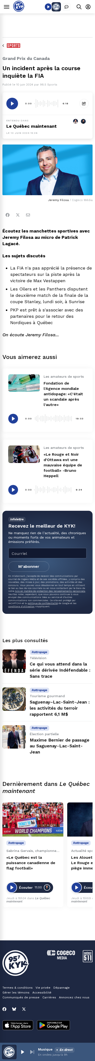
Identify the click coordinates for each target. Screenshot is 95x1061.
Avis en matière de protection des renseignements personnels (50, 591)
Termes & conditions (17, 987)
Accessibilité (41, 992)
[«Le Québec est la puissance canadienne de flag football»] (32, 819)
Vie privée (43, 987)
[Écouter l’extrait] (12, 103)
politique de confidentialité (43, 603)
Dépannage (61, 987)
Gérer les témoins (15, 992)
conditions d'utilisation (21, 606)
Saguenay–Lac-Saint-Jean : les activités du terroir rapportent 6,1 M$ (60, 708)
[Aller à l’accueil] (19, 10)
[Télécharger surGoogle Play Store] (53, 1025)
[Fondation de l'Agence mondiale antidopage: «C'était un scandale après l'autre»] (24, 383)
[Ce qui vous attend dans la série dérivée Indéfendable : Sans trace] (14, 661)
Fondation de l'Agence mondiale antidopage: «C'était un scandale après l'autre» (63, 394)
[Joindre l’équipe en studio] (66, 6)
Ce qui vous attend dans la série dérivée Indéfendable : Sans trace (60, 670)
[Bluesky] (14, 1009)
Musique (45, 1049)
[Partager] (84, 103)
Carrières (49, 997)
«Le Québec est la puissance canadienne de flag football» (30, 862)
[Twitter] (18, 215)
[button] (22, 1052)
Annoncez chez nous (74, 997)
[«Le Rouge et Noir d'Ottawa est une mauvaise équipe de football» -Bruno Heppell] (24, 454)
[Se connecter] (88, 6)
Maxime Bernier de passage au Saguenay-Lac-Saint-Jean (59, 746)
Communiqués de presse (20, 997)
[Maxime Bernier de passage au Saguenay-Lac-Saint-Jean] (14, 737)
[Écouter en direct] (48, 7)
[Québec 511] (88, 961)
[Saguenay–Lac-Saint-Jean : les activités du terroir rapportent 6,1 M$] (14, 699)
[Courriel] (28, 215)
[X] (24, 1009)
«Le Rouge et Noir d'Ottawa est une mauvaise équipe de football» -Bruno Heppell (63, 465)
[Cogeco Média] (61, 958)
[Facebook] (7, 215)
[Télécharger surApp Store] (17, 1025)
